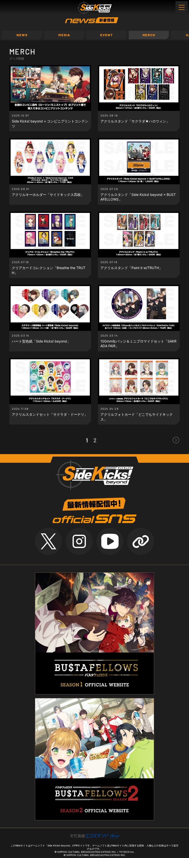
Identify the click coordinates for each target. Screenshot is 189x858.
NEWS (22, 35)
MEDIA (64, 35)
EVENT (106, 35)
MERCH (148, 35)
